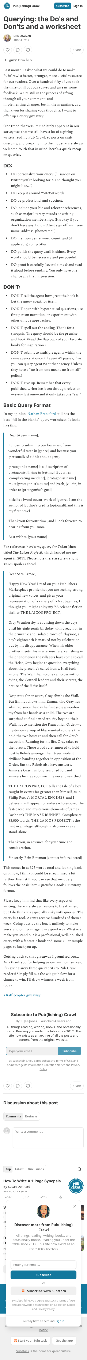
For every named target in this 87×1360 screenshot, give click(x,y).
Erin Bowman (22, 35)
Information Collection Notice (56, 1305)
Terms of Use (66, 1300)
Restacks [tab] (31, 1116)
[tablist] (21, 1116)
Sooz (24, 1191)
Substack (22, 1351)
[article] (43, 1189)
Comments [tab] (13, 1116)
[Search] (79, 1169)
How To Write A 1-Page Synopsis (32, 1181)
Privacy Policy (46, 1309)
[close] (74, 1206)
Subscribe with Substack (46, 1291)
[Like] (7, 50)
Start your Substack (32, 1340)
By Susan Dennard (16, 1186)
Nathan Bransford (41, 414)
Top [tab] (8, 1169)
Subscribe (62, 6)
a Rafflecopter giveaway (21, 995)
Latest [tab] (19, 1169)
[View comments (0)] (18, 50)
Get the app (64, 1340)
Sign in (78, 6)
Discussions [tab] (36, 1169)
